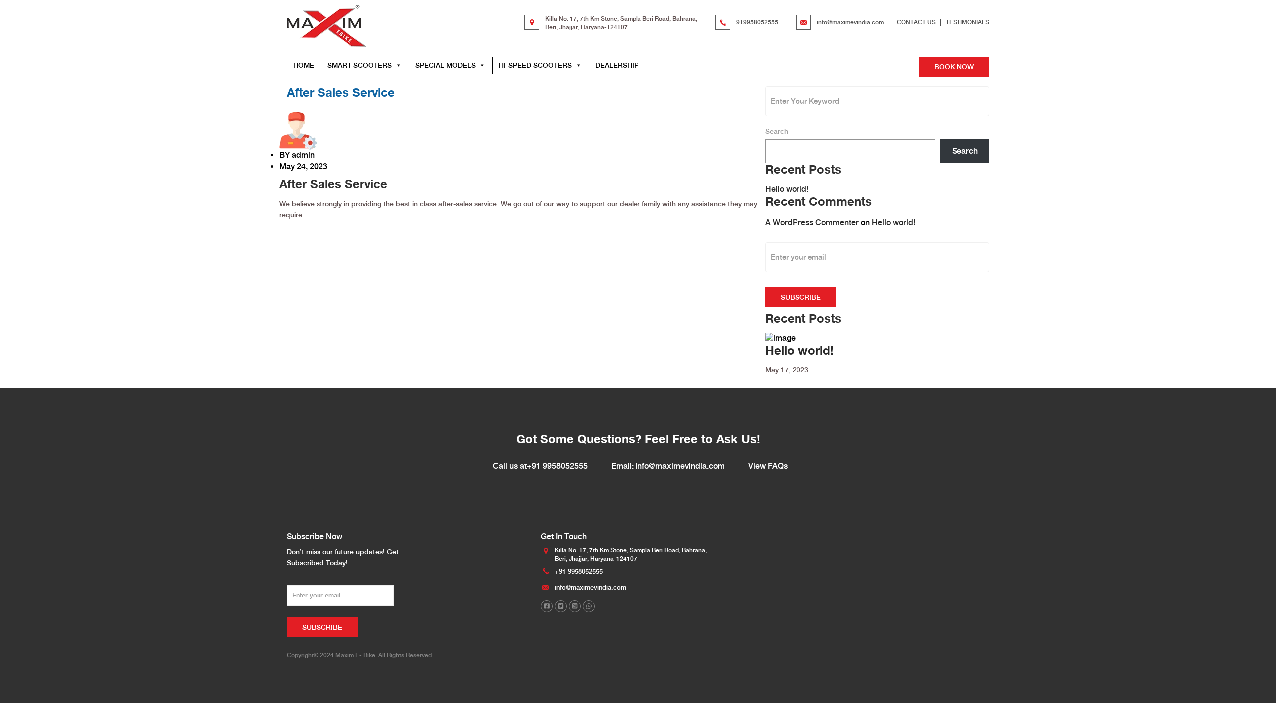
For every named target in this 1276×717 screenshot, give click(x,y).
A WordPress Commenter (812, 222)
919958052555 (757, 22)
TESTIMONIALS (967, 22)
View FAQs (768, 466)
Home (303, 65)
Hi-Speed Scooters (535, 65)
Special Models (445, 65)
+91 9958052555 (557, 466)
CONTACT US (916, 22)
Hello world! (786, 189)
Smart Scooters (359, 65)
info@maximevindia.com (850, 22)
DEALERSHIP (616, 65)
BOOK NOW (954, 67)
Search (776, 131)
